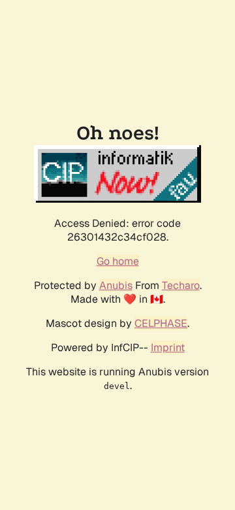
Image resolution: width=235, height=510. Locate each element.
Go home (118, 261)
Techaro (181, 285)
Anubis (116, 285)
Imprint (168, 347)
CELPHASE (160, 323)
